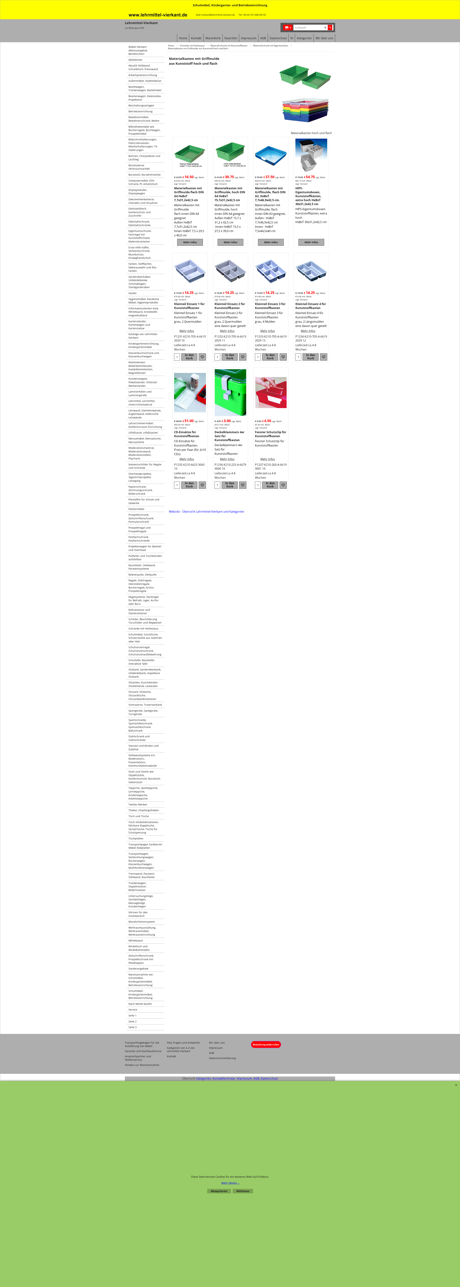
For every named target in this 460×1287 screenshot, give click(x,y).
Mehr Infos (190, 242)
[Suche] (330, 27)
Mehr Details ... (230, 1183)
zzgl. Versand (180, 183)
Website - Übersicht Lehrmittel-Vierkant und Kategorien (206, 512)
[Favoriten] (202, 357)
